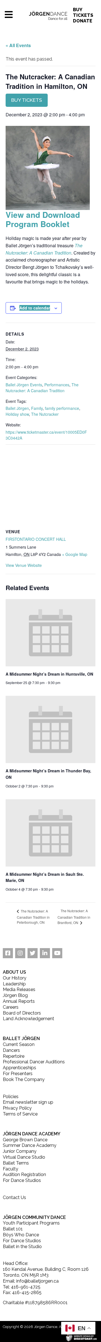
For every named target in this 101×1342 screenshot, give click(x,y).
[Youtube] (57, 953)
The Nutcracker (45, 414)
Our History (14, 978)
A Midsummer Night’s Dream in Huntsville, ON (49, 674)
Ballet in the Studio (22, 1246)
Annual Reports (19, 1001)
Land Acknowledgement (28, 1018)
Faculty (10, 1169)
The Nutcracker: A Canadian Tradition (42, 387)
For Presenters (18, 1073)
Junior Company (19, 1151)
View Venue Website (24, 565)
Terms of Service (20, 1114)
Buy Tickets (83, 12)
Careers (11, 1007)
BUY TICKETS (26, 100)
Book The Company (24, 1079)
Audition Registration (24, 1174)
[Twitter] (32, 953)
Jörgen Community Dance (34, 1217)
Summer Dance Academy (29, 1145)
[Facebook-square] (8, 953)
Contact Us (14, 1197)
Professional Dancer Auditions (34, 1061)
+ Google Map (74, 554)
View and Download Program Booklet (43, 219)
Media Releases (19, 989)
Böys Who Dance (21, 1234)
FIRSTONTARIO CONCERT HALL (36, 539)
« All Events (18, 45)
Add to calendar (34, 308)
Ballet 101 (13, 1229)
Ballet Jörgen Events (24, 384)
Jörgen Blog (15, 995)
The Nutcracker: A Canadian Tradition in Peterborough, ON (33, 917)
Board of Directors (22, 1013)
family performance (62, 408)
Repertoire (13, 1056)
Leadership (14, 984)
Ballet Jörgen (17, 408)
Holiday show (17, 414)
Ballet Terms (16, 1163)
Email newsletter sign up (28, 1102)
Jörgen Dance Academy (31, 1134)
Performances (56, 384)
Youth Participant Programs (31, 1223)
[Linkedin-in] (45, 953)
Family (37, 408)
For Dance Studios (22, 1180)
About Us (14, 972)
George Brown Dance (25, 1139)
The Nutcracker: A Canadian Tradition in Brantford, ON (74, 916)
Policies (11, 1096)
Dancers (11, 1050)
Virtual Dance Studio (24, 1157)
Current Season (19, 1044)
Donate (82, 21)
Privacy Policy (17, 1108)
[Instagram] (20, 953)
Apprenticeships (19, 1067)
